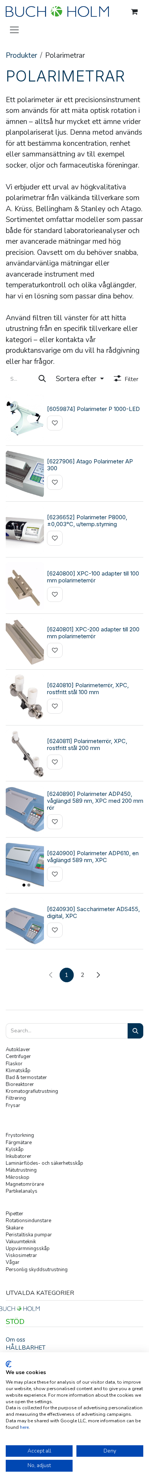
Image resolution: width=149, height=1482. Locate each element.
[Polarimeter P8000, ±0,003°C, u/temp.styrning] (25, 530)
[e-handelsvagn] (134, 12)
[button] (79, 379)
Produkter (21, 55)
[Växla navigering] (14, 29)
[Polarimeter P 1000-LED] (25, 418)
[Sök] (42, 379)
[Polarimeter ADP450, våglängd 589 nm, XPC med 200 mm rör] (25, 810)
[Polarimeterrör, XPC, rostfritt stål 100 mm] (25, 698)
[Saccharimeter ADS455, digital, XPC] (25, 922)
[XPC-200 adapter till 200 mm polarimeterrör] (25, 642)
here (24, 1427)
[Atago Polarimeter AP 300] (25, 474)
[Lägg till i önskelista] (55, 423)
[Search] (135, 1031)
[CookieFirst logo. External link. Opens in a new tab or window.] (8, 1364)
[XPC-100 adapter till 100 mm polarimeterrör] (25, 586)
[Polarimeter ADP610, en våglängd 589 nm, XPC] (25, 866)
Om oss (15, 1339)
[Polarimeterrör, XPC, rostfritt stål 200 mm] (25, 754)
